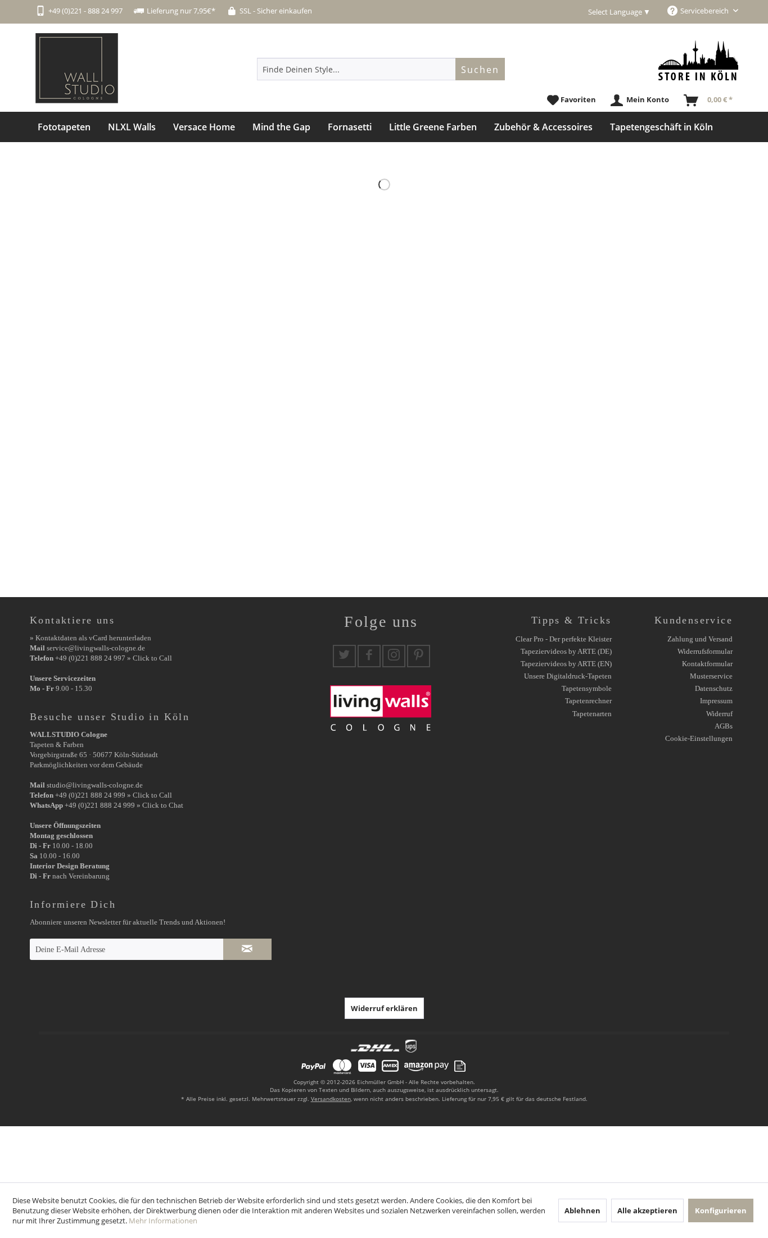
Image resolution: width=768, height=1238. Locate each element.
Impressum (716, 701)
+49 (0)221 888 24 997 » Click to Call (113, 658)
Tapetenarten (592, 713)
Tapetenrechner (588, 701)
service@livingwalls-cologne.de (96, 648)
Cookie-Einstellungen (699, 738)
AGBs (724, 726)
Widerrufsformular (705, 651)
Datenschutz (714, 688)
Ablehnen (582, 1210)
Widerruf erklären (384, 1008)
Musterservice (711, 676)
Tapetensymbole (587, 688)
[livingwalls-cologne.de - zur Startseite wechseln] (76, 68)
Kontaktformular (707, 663)
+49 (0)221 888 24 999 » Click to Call (113, 795)
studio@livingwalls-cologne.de (95, 785)
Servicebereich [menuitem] (705, 11)
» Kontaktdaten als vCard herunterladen (90, 638)
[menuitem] (381, 69)
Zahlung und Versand (700, 639)
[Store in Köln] (698, 60)
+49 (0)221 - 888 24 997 (85, 11)
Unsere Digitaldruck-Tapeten (568, 676)
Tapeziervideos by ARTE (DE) (566, 651)
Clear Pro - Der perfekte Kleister (564, 639)
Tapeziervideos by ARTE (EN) (566, 663)
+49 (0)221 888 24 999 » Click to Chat (124, 805)
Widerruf (719, 713)
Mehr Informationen (163, 1221)
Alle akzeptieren (647, 1210)
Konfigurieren (721, 1210)
